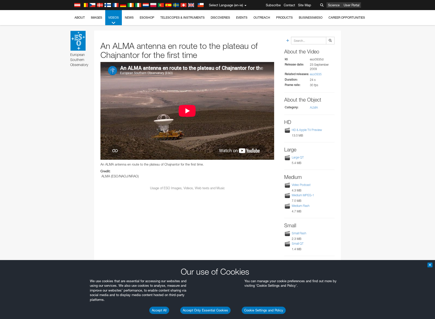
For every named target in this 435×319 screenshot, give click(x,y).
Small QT (298, 243)
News (129, 17)
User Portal (351, 5)
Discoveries (220, 17)
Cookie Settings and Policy (263, 310)
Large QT (298, 157)
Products (284, 17)
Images (96, 17)
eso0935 (316, 74)
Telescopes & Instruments (182, 17)
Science (334, 5)
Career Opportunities (347, 17)
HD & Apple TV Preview (307, 130)
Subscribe (273, 5)
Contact (289, 5)
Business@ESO (310, 17)
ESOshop (147, 17)
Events (241, 17)
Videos (113, 17)
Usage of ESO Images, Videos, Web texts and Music (187, 188)
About (80, 17)
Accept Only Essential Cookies (205, 310)
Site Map (304, 5)
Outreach (261, 17)
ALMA (314, 107)
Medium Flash (300, 206)
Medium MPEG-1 (303, 195)
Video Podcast (301, 185)
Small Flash (299, 233)
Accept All (159, 310)
